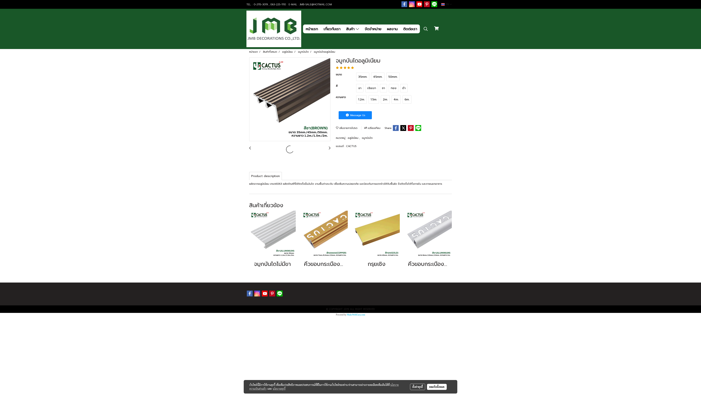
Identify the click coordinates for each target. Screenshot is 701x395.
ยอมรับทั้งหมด (437, 386)
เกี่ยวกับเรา (332, 29)
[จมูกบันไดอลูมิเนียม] (289, 99)
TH (447, 4)
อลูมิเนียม (353, 138)
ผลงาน (392, 29)
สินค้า (351, 29)
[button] (426, 28)
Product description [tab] (265, 176)
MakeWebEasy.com (356, 314)
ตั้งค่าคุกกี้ (417, 386)
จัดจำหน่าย (373, 29)
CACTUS (351, 146)
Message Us (357, 115)
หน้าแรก (312, 29)
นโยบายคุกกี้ (279, 388)
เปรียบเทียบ (373, 128)
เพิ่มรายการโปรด (347, 128)
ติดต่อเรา (410, 29)
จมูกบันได (367, 138)
